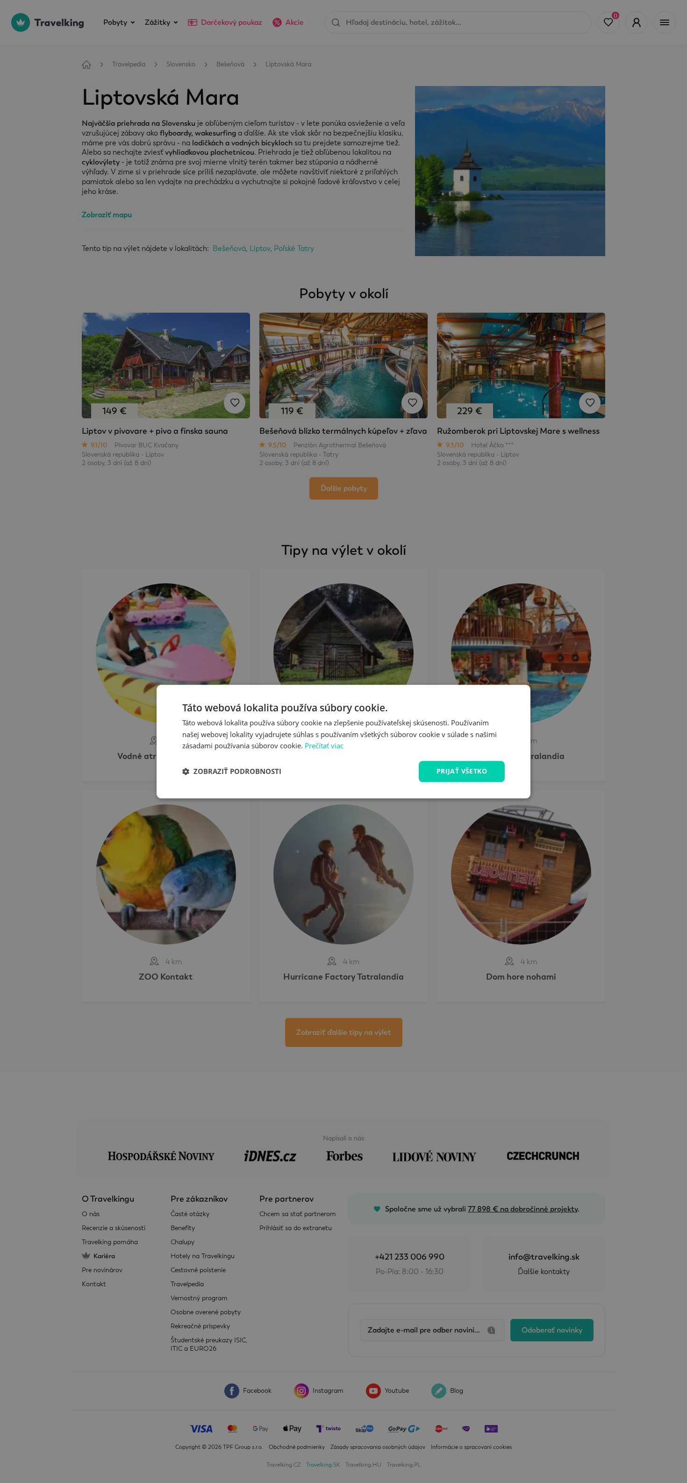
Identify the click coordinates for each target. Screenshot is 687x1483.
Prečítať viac (324, 746)
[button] (231, 772)
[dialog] (343, 741)
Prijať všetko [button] (462, 771)
